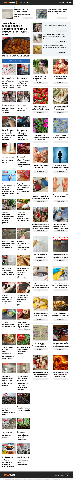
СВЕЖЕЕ (61, 2)
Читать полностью (16, 61)
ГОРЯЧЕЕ (68, 2)
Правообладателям (56, 479)
